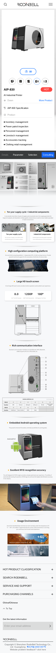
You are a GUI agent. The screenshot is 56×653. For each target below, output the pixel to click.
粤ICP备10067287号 (36, 647)
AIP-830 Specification (17, 108)
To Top (9, 608)
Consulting (48, 155)
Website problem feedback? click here (28, 649)
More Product (45, 100)
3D (30, 71)
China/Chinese (10, 602)
